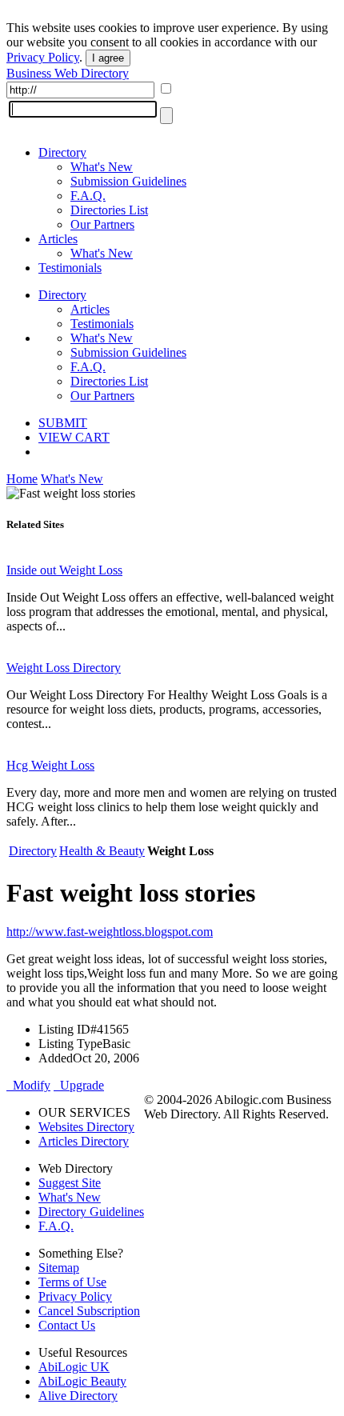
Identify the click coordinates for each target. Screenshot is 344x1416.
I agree (108, 58)
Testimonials (70, 267)
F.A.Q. (88, 195)
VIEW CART (74, 437)
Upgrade (79, 1085)
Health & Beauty (102, 851)
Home (22, 479)
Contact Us (66, 1325)
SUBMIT (62, 423)
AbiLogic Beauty (82, 1381)
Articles (58, 239)
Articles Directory (83, 1141)
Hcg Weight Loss (50, 765)
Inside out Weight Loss (64, 570)
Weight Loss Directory (63, 667)
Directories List (109, 210)
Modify (28, 1085)
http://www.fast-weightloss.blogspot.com (109, 931)
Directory (62, 152)
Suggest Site (69, 1183)
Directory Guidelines (91, 1211)
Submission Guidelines (128, 181)
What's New (101, 167)
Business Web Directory (67, 73)
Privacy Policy (42, 57)
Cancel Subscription (89, 1311)
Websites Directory (86, 1127)
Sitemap (58, 1267)
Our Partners (102, 224)
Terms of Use (72, 1282)
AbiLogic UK (74, 1367)
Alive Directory (78, 1395)
